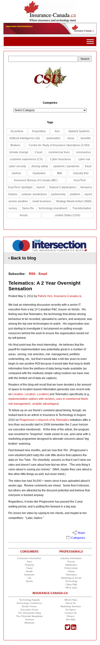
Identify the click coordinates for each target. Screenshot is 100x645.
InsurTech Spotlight (20, 187)
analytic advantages (45, 403)
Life (29, 578)
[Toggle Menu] (90, 41)
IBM (59, 173)
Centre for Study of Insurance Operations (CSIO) (59, 145)
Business (29, 574)
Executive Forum (29, 609)
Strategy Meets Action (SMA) (74, 201)
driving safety (39, 166)
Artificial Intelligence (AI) (24, 138)
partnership (58, 194)
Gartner (16, 173)
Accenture (16, 131)
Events (71, 561)
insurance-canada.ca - (50, 246)
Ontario (12, 194)
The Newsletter (29, 616)
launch (41, 187)
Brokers (15, 145)
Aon (57, 131)
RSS (32, 274)
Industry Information (71, 558)
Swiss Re (28, 208)
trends (24, 215)
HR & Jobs (71, 587)
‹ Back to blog (22, 258)
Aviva (70, 138)
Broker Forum (29, 606)
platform (75, 194)
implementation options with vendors (31, 398)
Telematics (71, 574)
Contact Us (71, 613)
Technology (71, 581)
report (88, 194)
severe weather (18, 201)
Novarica (86, 187)
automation (53, 138)
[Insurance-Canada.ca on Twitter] (67, 629)
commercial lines (59, 152)
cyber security (17, 166)
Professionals (71, 551)
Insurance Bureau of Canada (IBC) (36, 180)
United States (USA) (67, 215)
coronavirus (83, 152)
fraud (88, 166)
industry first (80, 173)
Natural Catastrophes (62, 187)
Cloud (38, 152)
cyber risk (84, 159)
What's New (70, 600)
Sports (29, 581)
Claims (71, 571)
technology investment (53, 208)
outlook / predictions (34, 194)
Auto (29, 561)
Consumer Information (29, 558)
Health (29, 571)
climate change (18, 152)
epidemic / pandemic (66, 166)
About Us (71, 603)
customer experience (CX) (26, 159)
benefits (86, 138)
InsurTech (80, 180)
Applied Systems (79, 131)
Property (29, 564)
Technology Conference (29, 603)
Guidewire (39, 173)
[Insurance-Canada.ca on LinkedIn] (73, 629)
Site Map (70, 619)
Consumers (29, 551)
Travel (29, 568)
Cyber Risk (71, 584)
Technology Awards (29, 600)
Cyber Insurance (60, 159)
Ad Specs (70, 609)
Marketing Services (70, 606)
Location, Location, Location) (30, 394)
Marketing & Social (71, 578)
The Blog (29, 613)
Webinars (29, 622)
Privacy (70, 616)
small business (41, 201)
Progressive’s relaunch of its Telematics (44, 420)
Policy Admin (71, 568)
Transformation (81, 208)
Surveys (29, 619)
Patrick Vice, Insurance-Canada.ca (59, 296)
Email (43, 274)
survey (13, 208)
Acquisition (39, 131)
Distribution (71, 564)
